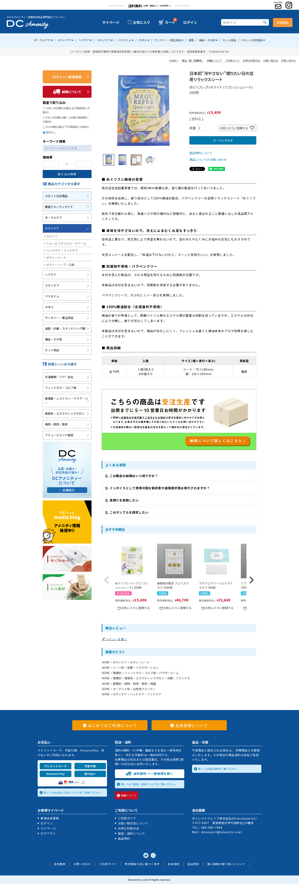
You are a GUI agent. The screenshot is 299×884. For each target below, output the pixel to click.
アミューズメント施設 (59, 435)
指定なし (51, 132)
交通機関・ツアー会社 (59, 377)
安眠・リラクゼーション (142, 667)
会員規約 (173, 864)
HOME (106, 662)
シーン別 (118, 667)
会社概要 (59, 864)
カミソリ (52, 236)
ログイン (190, 22)
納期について (214, 60)
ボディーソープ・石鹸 (60, 265)
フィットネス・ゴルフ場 (60, 388)
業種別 (117, 673)
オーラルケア (42, 40)
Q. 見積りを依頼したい (122, 500)
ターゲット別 (121, 689)
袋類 (191, 40)
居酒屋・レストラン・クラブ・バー (66, 400)
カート (170, 22)
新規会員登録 (50, 818)
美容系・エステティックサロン (65, 413)
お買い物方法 (270, 60)
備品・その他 (207, 40)
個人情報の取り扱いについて (226, 864)
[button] (106, 580)
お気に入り (141, 22)
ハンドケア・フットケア (62, 250)
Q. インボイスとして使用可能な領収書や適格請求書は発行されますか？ (157, 488)
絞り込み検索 (67, 174)
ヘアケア (84, 40)
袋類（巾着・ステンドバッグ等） (66, 328)
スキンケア (103, 40)
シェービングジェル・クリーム (66, 243)
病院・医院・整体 (56, 424)
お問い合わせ (288, 60)
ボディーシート (56, 258)
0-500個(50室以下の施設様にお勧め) (67, 127)
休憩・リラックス (178, 678)
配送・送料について (131, 833)
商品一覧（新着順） (193, 60)
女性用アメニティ (144, 689)
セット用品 (229, 40)
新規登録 (282, 23)
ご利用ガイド (232, 60)
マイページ (110, 22)
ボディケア (64, 40)
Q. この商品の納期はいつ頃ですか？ (131, 476)
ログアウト (48, 833)
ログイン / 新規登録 (67, 76)
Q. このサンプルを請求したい (126, 512)
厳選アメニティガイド (59, 207)
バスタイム (124, 40)
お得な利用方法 (251, 60)
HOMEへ (174, 60)
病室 (153, 684)
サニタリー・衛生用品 (167, 40)
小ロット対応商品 (251, 40)
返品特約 (124, 838)
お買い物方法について (133, 823)
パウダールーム (169, 673)
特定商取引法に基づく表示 (142, 864)
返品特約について (200, 153)
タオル (143, 40)
